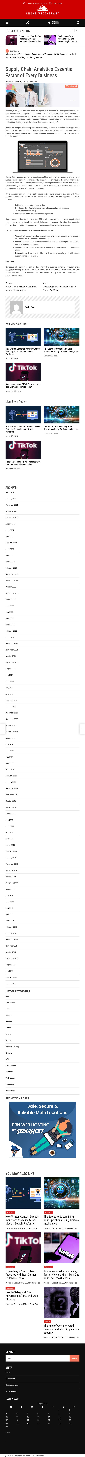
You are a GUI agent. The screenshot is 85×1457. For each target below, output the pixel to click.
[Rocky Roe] (16, 307)
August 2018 (10, 889)
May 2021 (9, 688)
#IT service (48, 54)
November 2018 (12, 870)
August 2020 (10, 738)
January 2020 (11, 782)
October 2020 (11, 725)
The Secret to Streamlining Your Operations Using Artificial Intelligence (61, 350)
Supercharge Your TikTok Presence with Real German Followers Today (30, 39)
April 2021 (10, 694)
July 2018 (9, 895)
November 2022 (12, 580)
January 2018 (11, 933)
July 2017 (9, 971)
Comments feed (12, 1385)
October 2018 (11, 877)
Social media (11, 1065)
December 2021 (12, 643)
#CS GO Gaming (61, 54)
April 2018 (10, 914)
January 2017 (11, 984)
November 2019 (12, 795)
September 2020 (12, 732)
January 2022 (11, 637)
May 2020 (9, 757)
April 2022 (10, 618)
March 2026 (10, 492)
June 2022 (10, 606)
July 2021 (9, 675)
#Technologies (24, 54)
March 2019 (10, 845)
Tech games (10, 1078)
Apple (8, 996)
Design (8, 1015)
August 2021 (10, 669)
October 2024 (11, 511)
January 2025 (11, 499)
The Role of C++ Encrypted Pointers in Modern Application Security (61, 1329)
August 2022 (10, 599)
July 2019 (9, 820)
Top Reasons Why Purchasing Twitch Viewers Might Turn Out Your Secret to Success (68, 40)
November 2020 (12, 719)
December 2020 (12, 713)
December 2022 (12, 574)
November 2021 (12, 650)
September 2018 (12, 883)
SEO (7, 1059)
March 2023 (10, 562)
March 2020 (10, 769)
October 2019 (11, 801)
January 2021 (11, 706)
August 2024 (10, 524)
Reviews (9, 1053)
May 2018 (9, 908)
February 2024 (11, 543)
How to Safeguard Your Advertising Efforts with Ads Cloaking (22, 1296)
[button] (76, 30)
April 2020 (10, 763)
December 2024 (12, 505)
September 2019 (12, 807)
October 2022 (11, 587)
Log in (8, 1372)
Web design (10, 1091)
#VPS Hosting (19, 57)
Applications (10, 1002)
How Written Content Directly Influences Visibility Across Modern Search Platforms (23, 351)
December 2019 (12, 788)
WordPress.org (11, 1391)
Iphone (8, 1034)
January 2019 (11, 858)
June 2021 (10, 681)
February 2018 (11, 927)
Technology (10, 1084)
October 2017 (11, 952)
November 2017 (12, 946)
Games (8, 1028)
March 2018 (10, 921)
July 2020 (9, 744)
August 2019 (10, 814)
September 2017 (12, 958)
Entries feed (10, 1379)
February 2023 (11, 568)
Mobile (8, 1040)
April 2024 (10, 536)
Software (9, 1072)
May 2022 (9, 612)
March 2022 (10, 625)
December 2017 (12, 940)
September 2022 (12, 593)
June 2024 (10, 530)
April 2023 (10, 555)
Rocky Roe (33, 82)
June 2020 (10, 751)
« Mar (8, 1433)
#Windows (37, 54)
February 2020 (11, 776)
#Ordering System (34, 57)
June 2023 (10, 549)
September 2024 (12, 518)
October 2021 (11, 656)
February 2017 (11, 977)
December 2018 (12, 864)
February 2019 (11, 851)
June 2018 (10, 902)
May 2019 (9, 832)
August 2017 (10, 965)
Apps (8, 1009)
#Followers (11, 54)
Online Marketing (12, 1047)
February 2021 (11, 700)
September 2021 (12, 662)
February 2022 (11, 631)
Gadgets (9, 1021)
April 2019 (10, 839)
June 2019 (10, 826)
